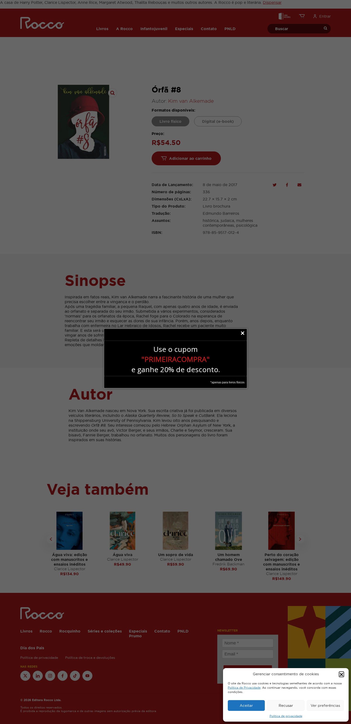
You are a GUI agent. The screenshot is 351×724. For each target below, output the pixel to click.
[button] (341, 674)
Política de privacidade (286, 716)
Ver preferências (325, 705)
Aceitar (246, 705)
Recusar (286, 705)
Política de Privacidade (244, 687)
